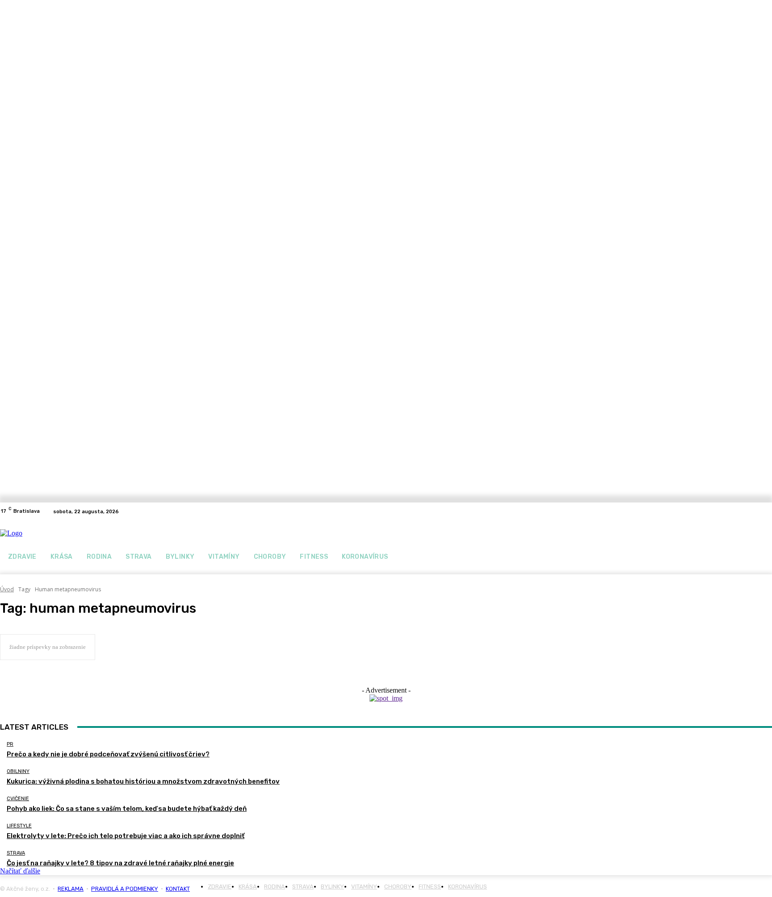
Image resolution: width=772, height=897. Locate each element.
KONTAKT (178, 888)
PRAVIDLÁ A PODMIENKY (124, 888)
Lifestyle (19, 825)
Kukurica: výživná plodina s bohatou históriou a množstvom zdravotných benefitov (143, 781)
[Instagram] (766, 511)
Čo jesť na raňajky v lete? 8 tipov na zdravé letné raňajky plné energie (120, 863)
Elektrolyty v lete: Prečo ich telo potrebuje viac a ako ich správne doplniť (125, 836)
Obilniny (18, 771)
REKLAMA (71, 888)
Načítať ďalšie (20, 871)
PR (10, 744)
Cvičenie (18, 798)
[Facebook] (756, 511)
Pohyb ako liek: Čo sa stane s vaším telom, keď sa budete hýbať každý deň (127, 809)
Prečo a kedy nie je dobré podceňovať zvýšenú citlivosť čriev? (108, 754)
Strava (16, 853)
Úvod (7, 589)
